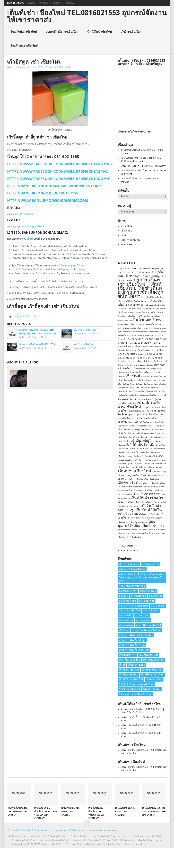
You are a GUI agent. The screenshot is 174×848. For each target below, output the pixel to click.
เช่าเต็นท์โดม (160, 445)
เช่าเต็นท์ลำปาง (140, 433)
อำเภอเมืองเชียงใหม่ (140, 350)
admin (10, 67)
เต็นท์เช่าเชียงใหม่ (45, 67)
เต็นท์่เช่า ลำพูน (126, 502)
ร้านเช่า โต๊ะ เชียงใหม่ (136, 312)
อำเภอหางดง (141, 605)
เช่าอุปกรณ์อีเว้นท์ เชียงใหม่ (138, 422)
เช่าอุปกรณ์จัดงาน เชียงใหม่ (139, 404)
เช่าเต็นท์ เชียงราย (154, 437)
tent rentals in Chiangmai (148, 268)
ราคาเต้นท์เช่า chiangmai (132, 586)
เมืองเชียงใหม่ (140, 502)
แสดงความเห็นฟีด (130, 239)
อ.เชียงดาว (150, 328)
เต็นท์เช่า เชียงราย (151, 669)
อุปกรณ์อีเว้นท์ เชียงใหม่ (148, 625)
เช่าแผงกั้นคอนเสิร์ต (157, 449)
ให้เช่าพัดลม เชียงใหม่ (139, 518)
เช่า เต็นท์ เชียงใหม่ (142, 440)
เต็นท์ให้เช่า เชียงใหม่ (147, 498)
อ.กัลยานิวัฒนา (129, 324)
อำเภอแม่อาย (125, 357)
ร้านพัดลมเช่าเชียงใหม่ (24, 45)
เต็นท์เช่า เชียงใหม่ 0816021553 (135, 131)
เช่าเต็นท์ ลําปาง (153, 433)
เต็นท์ (30, 238)
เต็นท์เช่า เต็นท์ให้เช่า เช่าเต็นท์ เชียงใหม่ (134, 487)
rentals (130, 268)
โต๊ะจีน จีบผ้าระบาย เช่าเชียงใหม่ (139, 508)
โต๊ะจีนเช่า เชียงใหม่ (147, 514)
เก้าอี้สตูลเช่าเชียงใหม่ (25, 316)
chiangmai (122, 268)
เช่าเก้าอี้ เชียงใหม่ (155, 426)
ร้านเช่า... (31, 3)
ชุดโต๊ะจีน (78, 265)
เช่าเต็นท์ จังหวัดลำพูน (131, 430)
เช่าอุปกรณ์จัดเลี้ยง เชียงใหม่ (134, 650)
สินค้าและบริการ (147, 320)
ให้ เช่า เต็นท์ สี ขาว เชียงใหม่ (143, 530)
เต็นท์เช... (57, 3)
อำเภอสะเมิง (134, 339)
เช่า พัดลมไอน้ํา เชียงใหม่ (135, 391)
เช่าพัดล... (43, 3)
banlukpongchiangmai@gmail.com (25, 226)
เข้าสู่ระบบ (126, 230)
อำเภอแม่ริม (129, 354)
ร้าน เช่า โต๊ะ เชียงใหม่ (155, 312)
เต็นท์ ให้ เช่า (138, 490)
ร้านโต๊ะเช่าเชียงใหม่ (99, 31)
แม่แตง (136, 506)
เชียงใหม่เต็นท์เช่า (145, 380)
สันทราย (121, 320)
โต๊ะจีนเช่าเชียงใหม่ (129, 689)
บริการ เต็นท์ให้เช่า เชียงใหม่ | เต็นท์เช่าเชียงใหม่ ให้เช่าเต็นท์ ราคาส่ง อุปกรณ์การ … (109, 844)
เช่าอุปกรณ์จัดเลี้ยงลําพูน (132, 645)
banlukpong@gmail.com (20, 214)
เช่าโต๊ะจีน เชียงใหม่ (141, 452)
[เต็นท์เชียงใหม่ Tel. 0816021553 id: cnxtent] (73, 794)
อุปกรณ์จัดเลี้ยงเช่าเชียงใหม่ (62, 31)
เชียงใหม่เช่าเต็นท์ (148, 377)
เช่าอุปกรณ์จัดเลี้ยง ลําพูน (146, 414)
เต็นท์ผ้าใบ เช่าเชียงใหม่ (142, 460)
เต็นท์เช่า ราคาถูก (159, 472)
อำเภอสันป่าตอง (133, 343)
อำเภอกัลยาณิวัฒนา (141, 332)
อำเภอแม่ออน (154, 354)
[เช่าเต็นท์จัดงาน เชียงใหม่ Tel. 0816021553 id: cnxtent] (100, 794)
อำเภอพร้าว (122, 339)
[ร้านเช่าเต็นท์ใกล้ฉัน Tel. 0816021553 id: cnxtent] (19, 794)
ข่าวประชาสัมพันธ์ (141, 272)
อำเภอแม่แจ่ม (140, 357)
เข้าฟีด (124, 235)
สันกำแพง (157, 316)
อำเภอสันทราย (146, 600)
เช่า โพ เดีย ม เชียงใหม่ (139, 456)
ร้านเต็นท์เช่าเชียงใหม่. (127, 316)
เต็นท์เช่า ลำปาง (146, 475)
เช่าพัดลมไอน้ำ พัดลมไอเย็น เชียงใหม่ (132, 388)
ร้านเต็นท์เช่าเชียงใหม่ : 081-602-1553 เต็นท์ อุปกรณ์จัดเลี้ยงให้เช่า (127, 836)
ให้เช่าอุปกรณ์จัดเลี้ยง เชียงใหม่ (137, 523)
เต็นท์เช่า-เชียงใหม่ (134, 471)
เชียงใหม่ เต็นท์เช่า (130, 380)
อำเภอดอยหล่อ (135, 335)
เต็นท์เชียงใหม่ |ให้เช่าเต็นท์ (129, 467)
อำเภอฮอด (144, 347)
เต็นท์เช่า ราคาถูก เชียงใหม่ (128, 475)
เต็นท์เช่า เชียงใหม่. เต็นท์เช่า (154, 483)
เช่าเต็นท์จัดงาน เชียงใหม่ (151, 430)
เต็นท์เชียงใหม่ (160, 464)
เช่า (154, 380)
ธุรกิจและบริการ (150, 564)
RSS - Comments (129, 550)
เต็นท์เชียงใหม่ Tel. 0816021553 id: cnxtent (143, 166)
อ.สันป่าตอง (140, 328)
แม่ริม (130, 506)
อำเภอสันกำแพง (150, 339)
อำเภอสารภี (147, 342)
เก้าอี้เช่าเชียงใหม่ (131, 31)
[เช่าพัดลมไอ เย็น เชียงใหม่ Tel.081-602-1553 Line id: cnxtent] (46, 794)
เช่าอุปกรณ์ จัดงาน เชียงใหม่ (147, 399)
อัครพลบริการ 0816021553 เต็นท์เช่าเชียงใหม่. (36, 844)
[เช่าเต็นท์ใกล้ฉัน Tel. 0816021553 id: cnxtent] (127, 794)
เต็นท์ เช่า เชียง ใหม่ (135, 479)
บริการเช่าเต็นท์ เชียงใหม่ (146, 276)
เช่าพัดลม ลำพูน (128, 384)
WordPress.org (128, 244)
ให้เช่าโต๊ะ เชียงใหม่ (133, 537)
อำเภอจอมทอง (154, 332)
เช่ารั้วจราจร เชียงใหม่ (147, 395)
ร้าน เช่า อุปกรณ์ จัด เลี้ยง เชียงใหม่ (146, 309)
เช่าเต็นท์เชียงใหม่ (140, 444)
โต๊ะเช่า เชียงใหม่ (152, 689)
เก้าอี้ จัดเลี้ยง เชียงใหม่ (140, 369)
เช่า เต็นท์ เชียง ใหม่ (129, 659)
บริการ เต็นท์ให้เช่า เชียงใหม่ (129, 301)
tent (135, 268)
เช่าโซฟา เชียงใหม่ (125, 452)
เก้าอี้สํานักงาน (148, 372)
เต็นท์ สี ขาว (157, 460)
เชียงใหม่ (133, 376)
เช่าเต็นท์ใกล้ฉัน (143, 449)
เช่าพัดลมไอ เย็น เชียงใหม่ (128, 395)
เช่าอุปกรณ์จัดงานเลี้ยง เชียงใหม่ (136, 635)
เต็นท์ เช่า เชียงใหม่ (151, 479)
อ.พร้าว (126, 328)
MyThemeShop (107, 830)
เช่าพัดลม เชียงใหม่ (158, 384)
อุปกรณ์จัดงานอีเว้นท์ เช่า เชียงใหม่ (146, 361)
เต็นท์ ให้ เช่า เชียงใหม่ (146, 494)
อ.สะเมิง (132, 328)
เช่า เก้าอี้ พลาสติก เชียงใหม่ (136, 426)
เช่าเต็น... (70, 3)
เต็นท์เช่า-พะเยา (154, 467)
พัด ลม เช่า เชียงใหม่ (149, 301)
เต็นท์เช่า (143, 467)
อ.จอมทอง (140, 324)
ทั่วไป (153, 272)
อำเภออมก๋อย (132, 346)
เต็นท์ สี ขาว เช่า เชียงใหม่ (144, 464)
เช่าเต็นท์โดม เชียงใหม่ (127, 449)
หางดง (120, 324)
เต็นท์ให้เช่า (148, 490)
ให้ (129, 518)
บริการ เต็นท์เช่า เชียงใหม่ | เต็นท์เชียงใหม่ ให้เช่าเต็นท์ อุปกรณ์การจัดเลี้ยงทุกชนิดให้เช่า (140, 288)
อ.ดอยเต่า (158, 324)
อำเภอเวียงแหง (151, 610)
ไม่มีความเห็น (64, 67)
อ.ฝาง (120, 328)
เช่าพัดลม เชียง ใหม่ (142, 384)
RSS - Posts (127, 545)
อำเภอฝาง (159, 335)
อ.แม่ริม (158, 328)
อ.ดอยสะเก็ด (149, 324)
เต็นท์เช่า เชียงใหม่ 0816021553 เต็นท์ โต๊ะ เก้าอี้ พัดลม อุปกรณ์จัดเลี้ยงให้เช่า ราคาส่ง (117, 840)
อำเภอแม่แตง (155, 357)
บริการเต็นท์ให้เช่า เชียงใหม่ (152, 297)
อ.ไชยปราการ (126, 332)
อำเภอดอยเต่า (148, 335)
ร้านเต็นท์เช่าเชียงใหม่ (24, 31)
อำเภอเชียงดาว (155, 347)
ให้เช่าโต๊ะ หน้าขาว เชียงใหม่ (137, 533)
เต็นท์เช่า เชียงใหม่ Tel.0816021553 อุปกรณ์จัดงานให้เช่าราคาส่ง (87, 16)
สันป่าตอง (129, 320)
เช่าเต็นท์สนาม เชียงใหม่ (137, 437)
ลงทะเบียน (126, 226)
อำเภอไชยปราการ (125, 361)
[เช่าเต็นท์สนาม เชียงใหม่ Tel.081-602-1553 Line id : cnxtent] (154, 794)
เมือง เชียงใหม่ (152, 502)
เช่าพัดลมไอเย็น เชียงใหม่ (156, 391)
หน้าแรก (35, 836)
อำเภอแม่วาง (141, 354)
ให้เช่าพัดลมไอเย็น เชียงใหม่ (136, 522)
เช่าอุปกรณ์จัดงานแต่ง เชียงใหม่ (140, 411)
